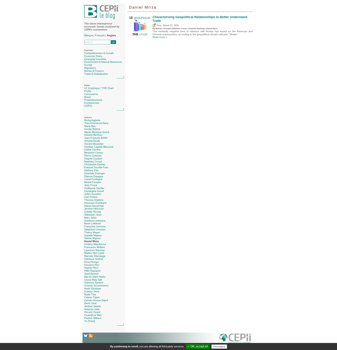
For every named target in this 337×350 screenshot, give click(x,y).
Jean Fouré (90, 185)
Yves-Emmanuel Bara (96, 123)
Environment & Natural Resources (103, 61)
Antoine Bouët (92, 140)
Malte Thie (90, 294)
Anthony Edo (91, 170)
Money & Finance (94, 70)
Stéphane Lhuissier (95, 229)
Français (100, 35)
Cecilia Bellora (92, 129)
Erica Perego (91, 262)
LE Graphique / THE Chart (99, 88)
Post (158, 25)
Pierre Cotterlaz (93, 155)
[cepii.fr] (237, 339)
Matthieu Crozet (93, 161)
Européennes (91, 102)
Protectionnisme (93, 99)
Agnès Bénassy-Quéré (96, 132)
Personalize (219, 346)
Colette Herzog (92, 211)
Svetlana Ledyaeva (94, 220)
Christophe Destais (94, 164)
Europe (88, 64)
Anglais (111, 35)
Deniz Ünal (90, 303)
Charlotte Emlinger (94, 173)
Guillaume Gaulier (94, 188)
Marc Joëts (90, 217)
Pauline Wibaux (92, 318)
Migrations (90, 67)
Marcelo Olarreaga (94, 256)
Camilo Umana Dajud (96, 300)
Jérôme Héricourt (94, 208)
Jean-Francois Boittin (96, 137)
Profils (87, 91)
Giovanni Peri (91, 265)
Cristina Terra (91, 291)
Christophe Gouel (94, 191)
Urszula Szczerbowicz (96, 285)
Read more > (160, 37)
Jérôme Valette (92, 306)
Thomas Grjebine (94, 199)
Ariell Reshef (91, 273)
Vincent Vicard (92, 312)
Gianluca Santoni (93, 282)
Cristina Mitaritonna (95, 244)
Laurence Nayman (94, 250)
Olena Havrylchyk (94, 205)
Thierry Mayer (92, 232)
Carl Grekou (91, 196)
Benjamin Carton (93, 152)
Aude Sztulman (92, 288)
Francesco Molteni (94, 247)
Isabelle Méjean (93, 235)
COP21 (88, 105)
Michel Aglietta (92, 120)
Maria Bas (89, 126)
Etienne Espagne (93, 176)
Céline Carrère (92, 149)
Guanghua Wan (93, 315)
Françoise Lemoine (95, 226)
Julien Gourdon (92, 193)
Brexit (87, 97)
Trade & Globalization (96, 73)
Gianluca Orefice (93, 259)
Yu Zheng (89, 321)
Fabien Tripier (92, 297)
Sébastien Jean (92, 214)
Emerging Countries (95, 59)
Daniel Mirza (91, 241)
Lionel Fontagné (93, 179)
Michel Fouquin (92, 182)
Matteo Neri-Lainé (94, 253)
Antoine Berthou (93, 134)
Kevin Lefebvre (92, 223)
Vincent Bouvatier (94, 143)
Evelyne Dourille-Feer (96, 167)
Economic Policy (93, 56)
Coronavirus (91, 94)
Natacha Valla (92, 309)
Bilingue (88, 35)
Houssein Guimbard (95, 202)
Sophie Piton (91, 267)
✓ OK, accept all (197, 346)
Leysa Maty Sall (93, 279)
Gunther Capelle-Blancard (98, 146)
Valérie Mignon (92, 238)
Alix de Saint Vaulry (94, 276)
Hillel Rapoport (92, 270)
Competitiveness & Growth (99, 53)
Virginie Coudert (93, 158)
